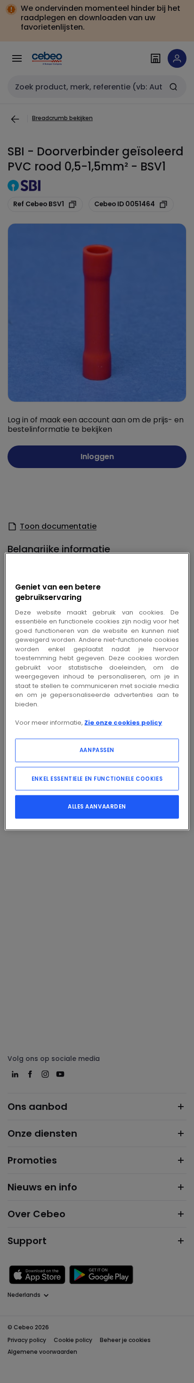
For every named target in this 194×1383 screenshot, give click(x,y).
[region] (97, 691)
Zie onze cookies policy (123, 722)
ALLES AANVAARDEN (97, 806)
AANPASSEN (97, 750)
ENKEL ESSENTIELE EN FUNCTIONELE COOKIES (97, 779)
